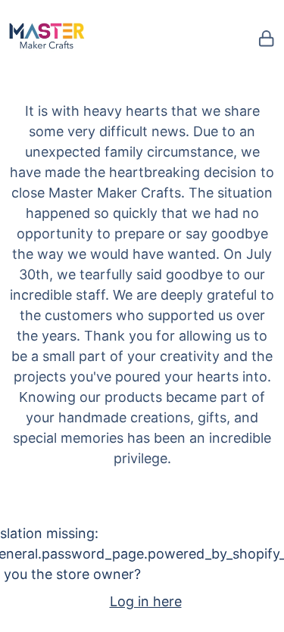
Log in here (146, 601)
